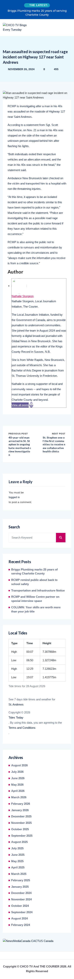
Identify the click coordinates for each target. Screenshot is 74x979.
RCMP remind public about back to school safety (34, 582)
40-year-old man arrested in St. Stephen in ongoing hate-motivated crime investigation (20, 446)
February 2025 (20, 880)
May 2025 (17, 861)
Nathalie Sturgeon (23, 296)
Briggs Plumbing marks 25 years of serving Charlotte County (37, 12)
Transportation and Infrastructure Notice (38, 590)
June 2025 (17, 854)
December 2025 (21, 816)
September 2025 (21, 835)
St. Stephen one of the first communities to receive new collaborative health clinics (54, 444)
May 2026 (17, 784)
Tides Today (16, 717)
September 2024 (21, 912)
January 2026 (20, 810)
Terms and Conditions (22, 727)
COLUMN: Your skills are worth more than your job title (36, 609)
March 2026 (18, 797)
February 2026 (20, 803)
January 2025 (20, 886)
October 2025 (20, 829)
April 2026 (17, 790)
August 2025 (19, 841)
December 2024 (21, 893)
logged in (14, 497)
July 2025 (17, 848)
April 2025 (17, 867)
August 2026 (19, 765)
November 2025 (21, 822)
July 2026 (17, 771)
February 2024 (20, 924)
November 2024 (21, 899)
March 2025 (18, 873)
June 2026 (17, 778)
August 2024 (19, 918)
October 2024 (20, 905)
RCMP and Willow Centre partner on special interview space (35, 598)
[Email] (31, 405)
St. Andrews (16, 704)
